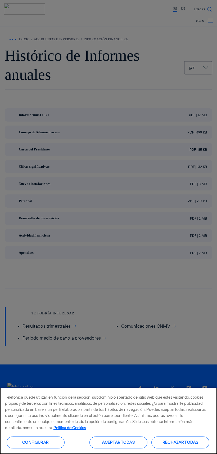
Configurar (35, 442)
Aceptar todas (118, 442)
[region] (108, 421)
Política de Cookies (69, 427)
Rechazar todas (180, 442)
